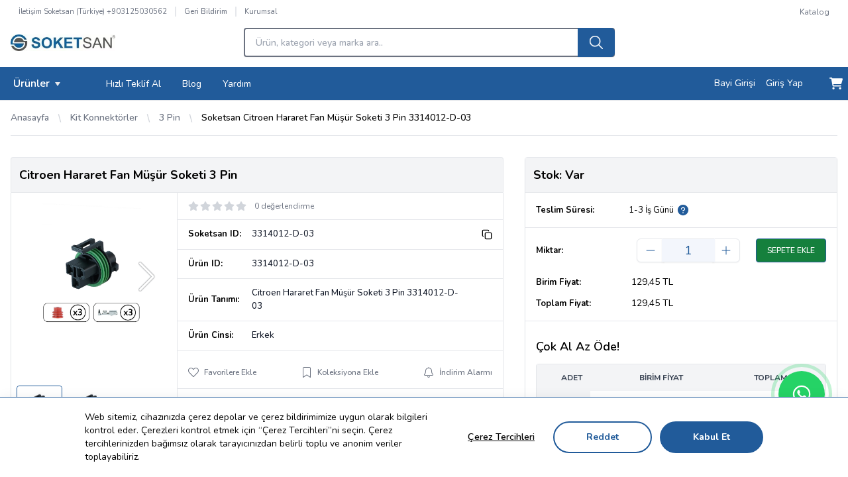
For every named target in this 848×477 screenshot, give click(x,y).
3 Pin (169, 117)
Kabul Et (711, 437)
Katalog (814, 12)
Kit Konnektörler (104, 117)
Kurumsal (260, 12)
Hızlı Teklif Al (133, 84)
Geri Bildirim (205, 12)
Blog (191, 84)
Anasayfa (30, 117)
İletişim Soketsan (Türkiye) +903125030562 (93, 12)
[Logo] (63, 46)
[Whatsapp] (801, 394)
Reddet (602, 437)
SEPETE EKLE (791, 250)
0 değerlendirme (284, 206)
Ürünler (31, 83)
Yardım (237, 84)
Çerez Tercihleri (501, 437)
